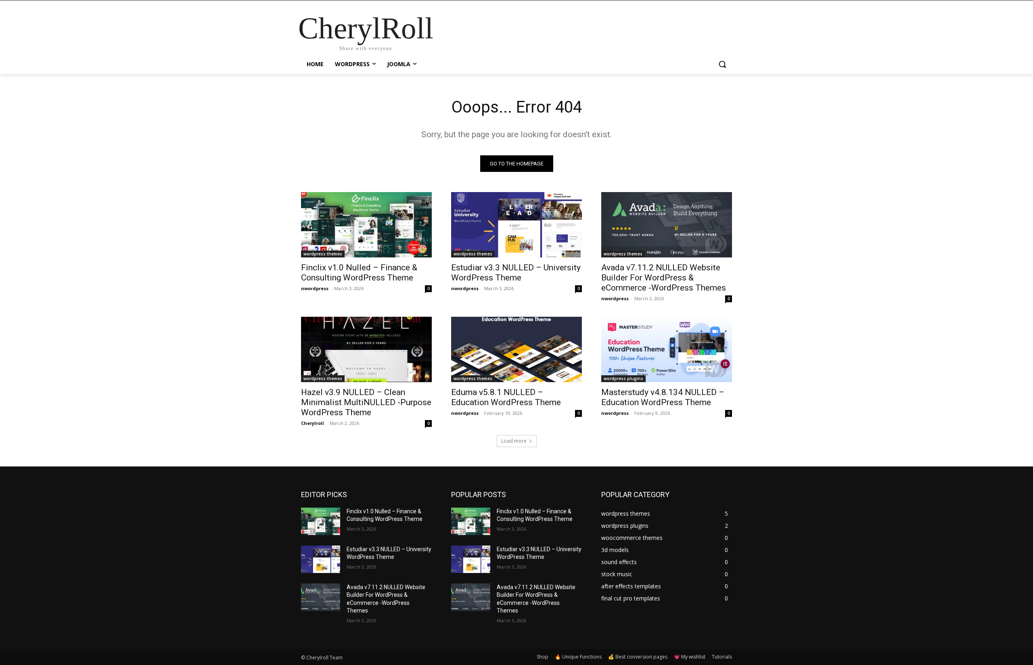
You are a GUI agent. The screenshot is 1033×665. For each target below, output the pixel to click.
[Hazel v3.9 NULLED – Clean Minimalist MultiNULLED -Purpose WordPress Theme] (366, 349)
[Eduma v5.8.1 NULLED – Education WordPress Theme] (516, 349)
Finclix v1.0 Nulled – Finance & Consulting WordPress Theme (359, 272)
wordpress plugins (623, 378)
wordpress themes (322, 254)
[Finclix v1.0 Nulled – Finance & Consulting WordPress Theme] (366, 224)
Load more (514, 440)
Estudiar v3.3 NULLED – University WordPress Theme (516, 272)
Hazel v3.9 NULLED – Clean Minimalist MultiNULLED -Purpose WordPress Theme (366, 402)
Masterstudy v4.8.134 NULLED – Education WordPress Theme (662, 397)
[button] (722, 64)
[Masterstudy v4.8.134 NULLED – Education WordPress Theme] (666, 349)
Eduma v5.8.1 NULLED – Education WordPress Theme (506, 397)
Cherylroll (312, 423)
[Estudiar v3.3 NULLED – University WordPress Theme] (516, 224)
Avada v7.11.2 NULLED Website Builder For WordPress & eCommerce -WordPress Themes (663, 278)
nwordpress (314, 288)
